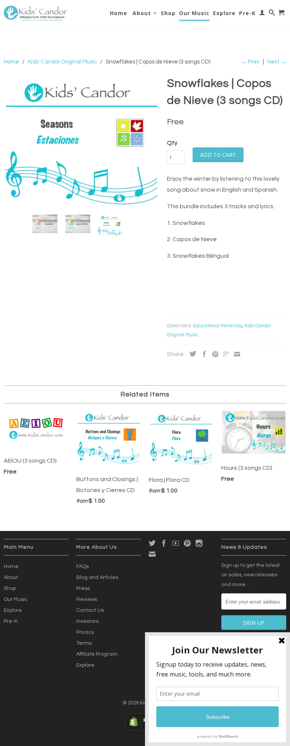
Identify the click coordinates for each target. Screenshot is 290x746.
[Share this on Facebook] (202, 354)
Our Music (194, 13)
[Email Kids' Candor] (152, 554)
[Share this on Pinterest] (213, 354)
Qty (172, 143)
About (144, 13)
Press (83, 588)
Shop (168, 13)
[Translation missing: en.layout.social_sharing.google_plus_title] (224, 354)
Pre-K (247, 13)
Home (118, 13)
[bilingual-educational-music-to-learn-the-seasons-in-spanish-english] (81, 141)
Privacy (85, 632)
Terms (84, 643)
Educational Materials (217, 325)
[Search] (272, 14)
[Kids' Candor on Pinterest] (187, 543)
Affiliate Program (96, 654)
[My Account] (262, 14)
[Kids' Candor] (36, 14)
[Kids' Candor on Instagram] (199, 543)
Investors (87, 621)
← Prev (250, 62)
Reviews (86, 599)
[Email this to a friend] (235, 354)
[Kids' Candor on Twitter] (152, 543)
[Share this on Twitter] (191, 353)
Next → (276, 62)
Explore (224, 13)
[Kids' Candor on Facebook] (163, 543)
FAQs (82, 566)
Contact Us (90, 610)
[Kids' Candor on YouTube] (175, 543)
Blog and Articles (97, 577)
